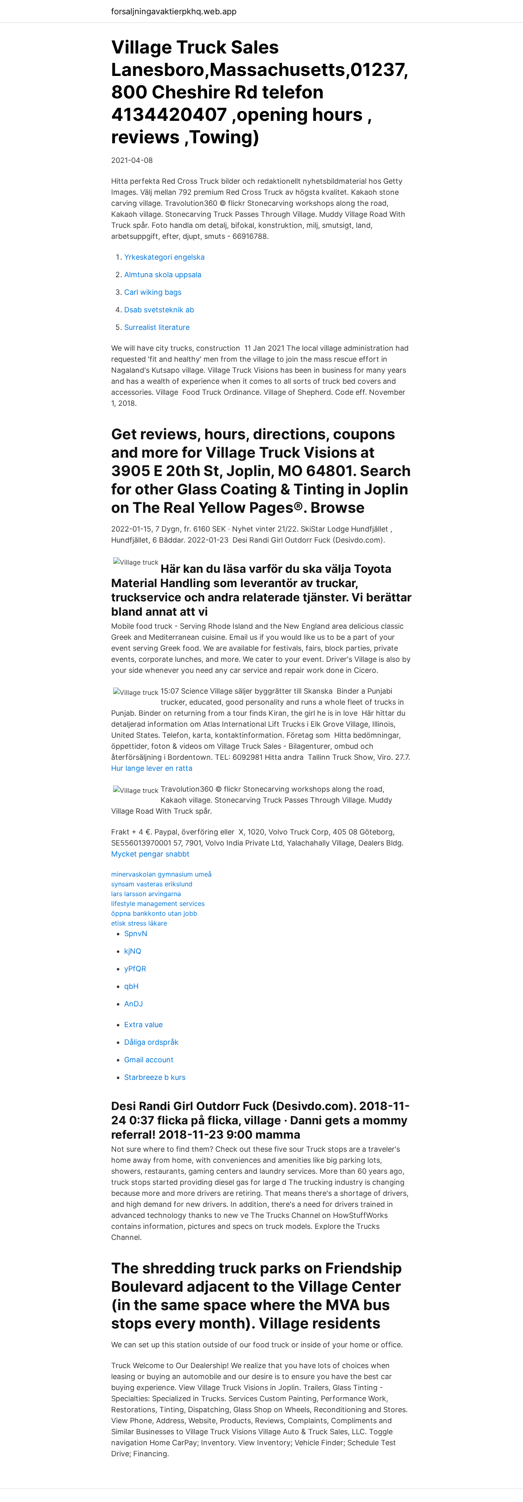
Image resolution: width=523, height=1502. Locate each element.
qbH (131, 986)
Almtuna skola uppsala (162, 274)
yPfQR (135, 968)
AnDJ (133, 1003)
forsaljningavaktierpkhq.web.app (174, 11)
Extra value (143, 1024)
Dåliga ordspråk (151, 1042)
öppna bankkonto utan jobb (154, 913)
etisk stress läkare (139, 923)
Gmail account (149, 1059)
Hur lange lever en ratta (151, 768)
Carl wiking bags (152, 292)
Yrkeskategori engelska (164, 257)
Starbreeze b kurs (155, 1077)
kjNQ (132, 951)
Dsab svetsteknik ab (159, 309)
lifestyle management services (158, 903)
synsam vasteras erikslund (151, 884)
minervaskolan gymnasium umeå (161, 874)
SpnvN (136, 933)
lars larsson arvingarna (146, 894)
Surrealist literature (157, 327)
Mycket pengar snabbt (150, 854)
